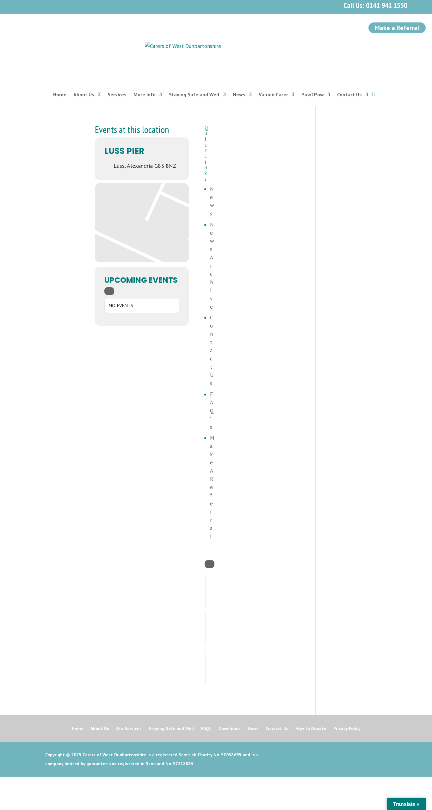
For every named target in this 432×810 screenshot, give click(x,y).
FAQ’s (212, 411)
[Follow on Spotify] (83, 5)
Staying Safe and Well (194, 94)
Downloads (230, 728)
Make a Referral (397, 28)
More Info (144, 94)
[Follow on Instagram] (55, 5)
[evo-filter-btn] (109, 291)
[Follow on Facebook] (27, 5)
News (239, 94)
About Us (83, 94)
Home (59, 94)
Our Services (129, 728)
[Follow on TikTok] (96, 5)
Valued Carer (273, 94)
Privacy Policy (347, 728)
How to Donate (310, 728)
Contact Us (349, 94)
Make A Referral (212, 487)
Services (117, 94)
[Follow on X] (41, 5)
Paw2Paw (312, 94)
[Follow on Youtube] (69, 5)
